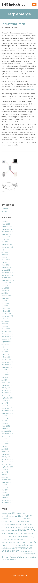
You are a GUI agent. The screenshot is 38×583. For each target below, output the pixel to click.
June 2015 (5, 405)
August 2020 (6, 283)
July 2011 (5, 487)
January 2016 (6, 388)
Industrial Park (13, 24)
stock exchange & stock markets (14, 554)
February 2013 (6, 454)
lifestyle (33, 537)
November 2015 (7, 393)
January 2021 (6, 270)
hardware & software (18, 531)
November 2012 (7, 462)
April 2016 (5, 380)
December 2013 (7, 434)
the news (6, 557)
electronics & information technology (18, 527)
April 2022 (5, 257)
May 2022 (5, 255)
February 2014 (7, 429)
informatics (5, 537)
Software (31, 551)
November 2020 (7, 275)
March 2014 (6, 426)
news (23, 542)
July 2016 (5, 372)
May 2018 (5, 324)
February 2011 (6, 497)
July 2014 (5, 418)
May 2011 (5, 490)
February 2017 (7, 357)
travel (27, 557)
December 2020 (7, 273)
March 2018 (6, 329)
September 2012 (7, 467)
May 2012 (5, 475)
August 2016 (6, 370)
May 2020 (5, 290)
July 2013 (5, 441)
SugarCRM (30, 89)
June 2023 (5, 239)
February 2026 (7, 227)
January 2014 (6, 431)
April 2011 (5, 492)
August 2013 (6, 439)
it (30, 536)
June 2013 (5, 444)
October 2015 (6, 395)
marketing (11, 539)
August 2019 (6, 301)
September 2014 (7, 413)
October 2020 (6, 278)
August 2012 (6, 469)
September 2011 (7, 482)
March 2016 (6, 382)
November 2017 (7, 337)
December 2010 (7, 500)
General (4, 211)
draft (4, 524)
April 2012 (5, 477)
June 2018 (5, 321)
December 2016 (7, 362)
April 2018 (5, 326)
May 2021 (5, 262)
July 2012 (5, 472)
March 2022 (6, 260)
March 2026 (6, 224)
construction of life (22, 522)
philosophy (19, 545)
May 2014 (5, 421)
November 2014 (7, 411)
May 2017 (5, 352)
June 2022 (5, 252)
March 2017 (6, 354)
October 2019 (6, 296)
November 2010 (7, 503)
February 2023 (7, 244)
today (14, 557)
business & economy (17, 515)
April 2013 (5, 449)
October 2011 (6, 480)
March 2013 (6, 452)
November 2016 (7, 365)
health (17, 533)
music (17, 542)
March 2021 (6, 265)
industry (30, 533)
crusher (31, 522)
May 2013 (5, 446)
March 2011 (5, 495)
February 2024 (7, 229)
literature (4, 539)
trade (20, 556)
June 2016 (5, 375)
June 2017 (5, 349)
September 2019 (7, 298)
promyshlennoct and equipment (17, 549)
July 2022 (5, 250)
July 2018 (5, 319)
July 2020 (5, 285)
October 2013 (6, 436)
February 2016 (6, 385)
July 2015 (5, 403)
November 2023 (7, 232)
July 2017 (5, 347)
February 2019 (7, 311)
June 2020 (5, 288)
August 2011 (6, 485)
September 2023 (7, 234)
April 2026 (5, 221)
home (23, 533)
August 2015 (6, 400)
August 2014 (6, 416)
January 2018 (6, 331)
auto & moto (21, 513)
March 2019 (6, 308)
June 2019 (5, 303)
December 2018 (7, 316)
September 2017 (7, 342)
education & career (24, 524)
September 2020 (8, 280)
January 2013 (6, 457)
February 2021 (6, 267)
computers (25, 519)
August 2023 (6, 237)
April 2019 (5, 306)
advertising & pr (7, 513)
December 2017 (7, 334)
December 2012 (7, 459)
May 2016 (5, 377)
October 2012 (6, 464)
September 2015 (7, 398)
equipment (7, 530)
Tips (11, 557)
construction (8, 521)
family (15, 530)
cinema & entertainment (14, 519)
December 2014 (7, 408)
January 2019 (6, 313)
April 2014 (5, 423)
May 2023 (5, 242)
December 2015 (7, 390)
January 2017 (6, 360)
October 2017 (6, 339)
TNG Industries (13, 4)
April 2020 (5, 293)
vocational (13, 560)
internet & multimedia (18, 537)
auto (14, 513)
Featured (5, 209)
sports (4, 554)
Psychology (23, 551)
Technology (29, 553)
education (11, 525)
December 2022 (7, 247)
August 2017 (6, 344)
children (5, 519)
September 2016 (7, 367)
